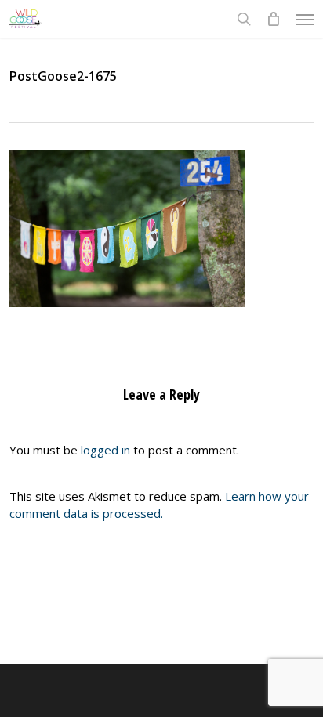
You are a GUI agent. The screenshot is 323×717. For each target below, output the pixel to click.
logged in (105, 450)
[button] (305, 19)
